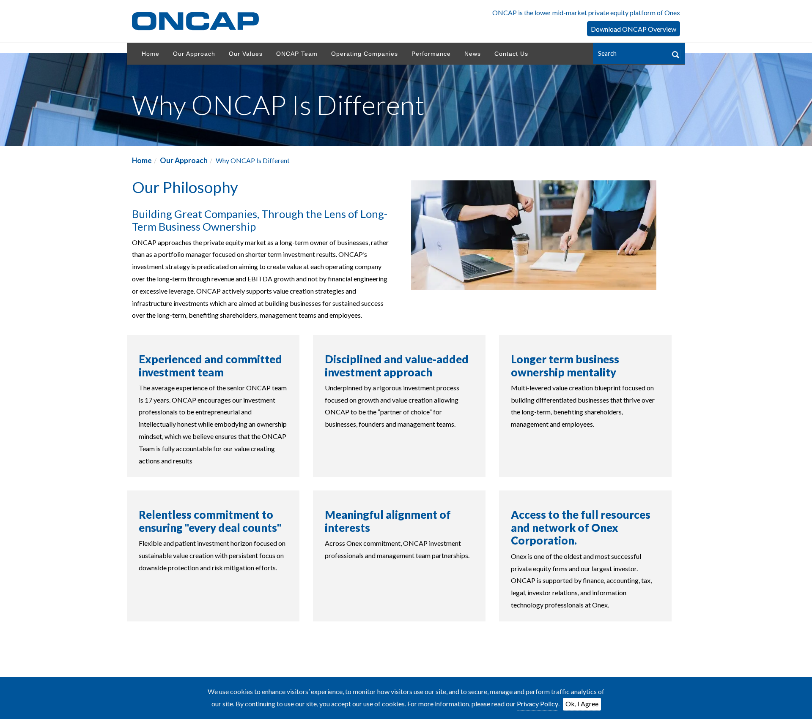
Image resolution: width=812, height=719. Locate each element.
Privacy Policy (537, 704)
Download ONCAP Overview (633, 29)
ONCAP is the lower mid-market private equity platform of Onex (586, 12)
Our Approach (184, 160)
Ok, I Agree (581, 704)
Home (142, 160)
